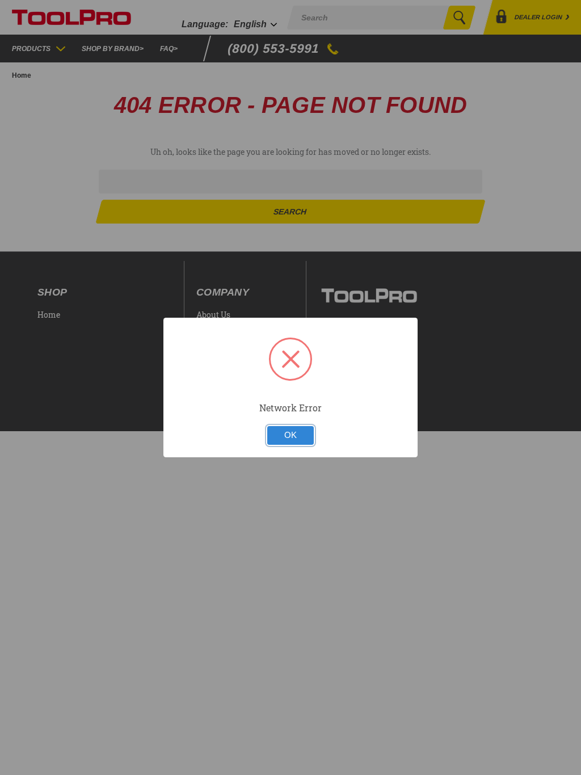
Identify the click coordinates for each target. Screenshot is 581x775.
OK (290, 435)
